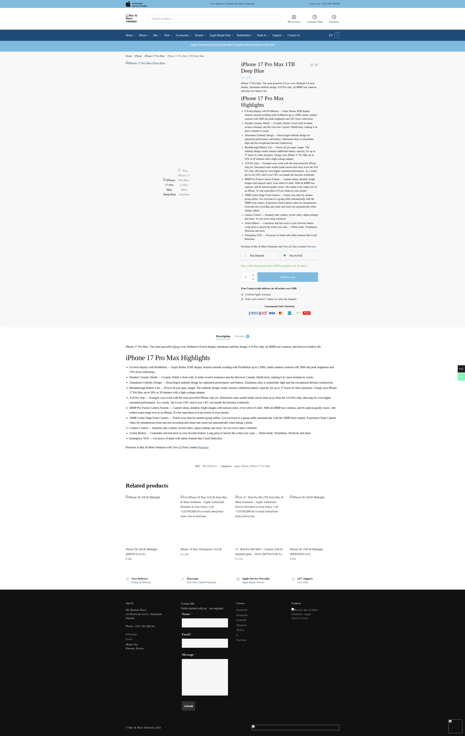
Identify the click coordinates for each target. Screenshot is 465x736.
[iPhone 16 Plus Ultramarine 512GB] (205, 519)
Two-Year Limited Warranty (201, 582)
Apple (237, 466)
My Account (294, 21)
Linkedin (241, 620)
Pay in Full (295, 255)
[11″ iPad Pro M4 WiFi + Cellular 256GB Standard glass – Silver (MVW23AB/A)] (259, 519)
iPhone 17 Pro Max (155, 56)
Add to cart (287, 277)
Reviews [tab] (240, 336)
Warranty (311, 246)
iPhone (138, 56)
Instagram (242, 615)
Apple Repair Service (253, 582)
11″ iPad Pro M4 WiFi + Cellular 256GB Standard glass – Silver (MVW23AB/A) (258, 552)
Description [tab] (223, 336)
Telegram (241, 625)
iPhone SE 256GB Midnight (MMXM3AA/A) (306, 552)
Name (187, 614)
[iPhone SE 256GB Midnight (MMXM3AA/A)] (314, 519)
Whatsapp (131, 634)
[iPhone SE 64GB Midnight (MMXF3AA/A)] (150, 519)
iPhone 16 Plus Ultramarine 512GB (201, 549)
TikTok (240, 630)
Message (189, 654)
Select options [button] (150, 566)
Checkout (334, 21)
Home (129, 56)
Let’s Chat (302, 582)
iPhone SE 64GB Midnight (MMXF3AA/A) (141, 552)
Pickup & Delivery (141, 582)
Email (129, 639)
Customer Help (314, 21)
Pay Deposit (257, 255)
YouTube (241, 640)
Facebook (241, 609)
